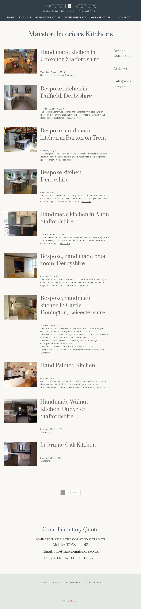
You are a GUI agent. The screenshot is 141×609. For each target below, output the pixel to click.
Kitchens (25, 17)
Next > (76, 493)
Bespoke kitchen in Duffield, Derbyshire (66, 92)
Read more (69, 75)
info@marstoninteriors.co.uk (76, 551)
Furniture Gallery (93, 582)
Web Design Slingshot (70, 601)
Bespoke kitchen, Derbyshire (61, 176)
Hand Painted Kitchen (67, 365)
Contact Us (126, 17)
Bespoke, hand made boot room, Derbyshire (73, 260)
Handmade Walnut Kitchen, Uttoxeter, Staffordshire (64, 409)
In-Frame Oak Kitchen (68, 445)
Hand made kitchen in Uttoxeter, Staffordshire (69, 56)
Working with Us (102, 17)
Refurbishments (75, 17)
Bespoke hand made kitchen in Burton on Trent (73, 134)
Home (11, 17)
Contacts (56, 582)
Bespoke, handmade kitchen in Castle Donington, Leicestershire (72, 305)
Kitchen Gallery (73, 582)
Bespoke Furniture (47, 17)
